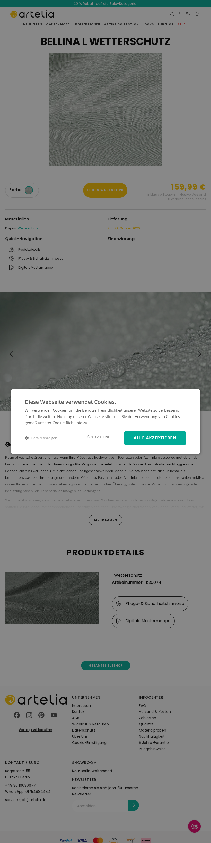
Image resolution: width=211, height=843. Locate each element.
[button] (41, 438)
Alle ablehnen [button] (98, 436)
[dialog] (105, 421)
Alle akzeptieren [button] (155, 438)
